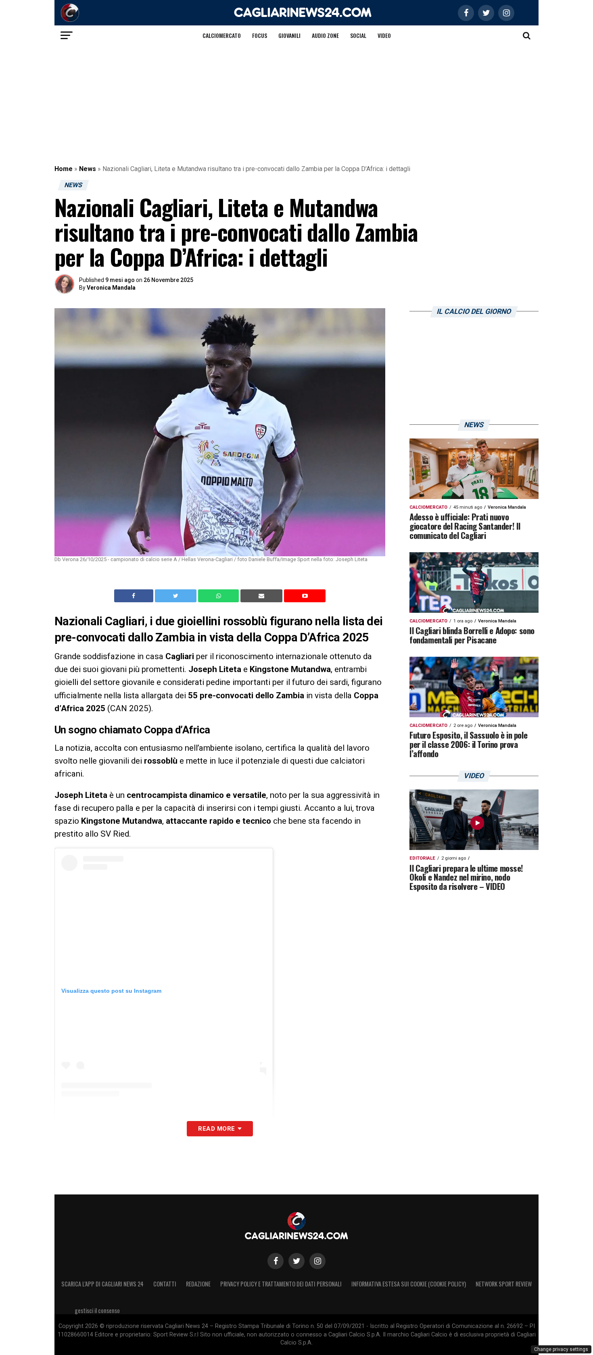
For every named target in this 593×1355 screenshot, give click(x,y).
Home (63, 169)
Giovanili (289, 35)
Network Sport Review (504, 1284)
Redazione (198, 1284)
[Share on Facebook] (134, 595)
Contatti (164, 1284)
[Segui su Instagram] (317, 1261)
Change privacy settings (561, 1349)
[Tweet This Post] (176, 595)
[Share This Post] (219, 595)
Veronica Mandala (111, 287)
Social (358, 35)
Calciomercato (222, 35)
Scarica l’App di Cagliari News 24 (102, 1284)
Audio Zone (325, 35)
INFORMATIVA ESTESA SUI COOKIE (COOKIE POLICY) (408, 1284)
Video (384, 35)
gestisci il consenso (97, 1310)
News (87, 169)
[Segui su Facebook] (275, 1261)
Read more (216, 1128)
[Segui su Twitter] (296, 1261)
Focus (259, 35)
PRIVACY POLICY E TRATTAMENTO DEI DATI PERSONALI (281, 1284)
